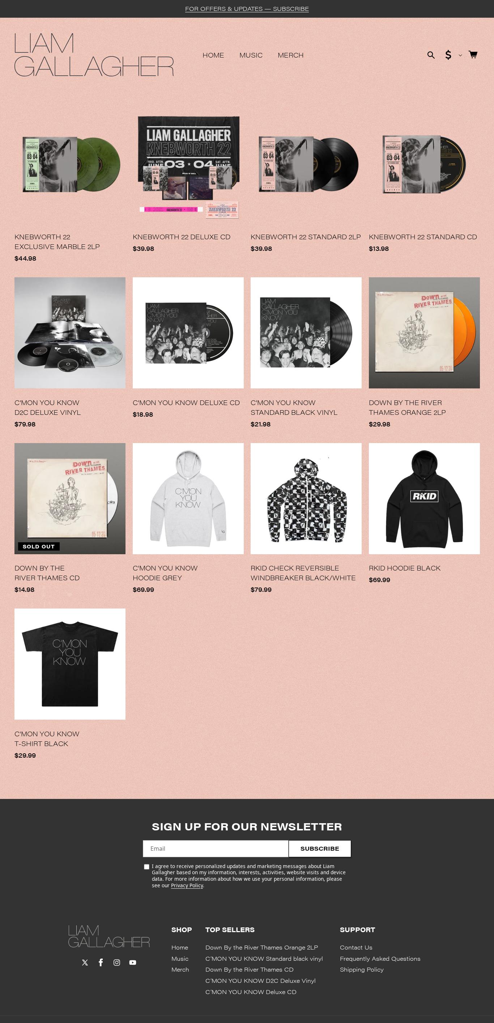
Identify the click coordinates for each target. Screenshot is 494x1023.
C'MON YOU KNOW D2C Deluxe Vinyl (47, 407)
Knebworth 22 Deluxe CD (181, 236)
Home (179, 947)
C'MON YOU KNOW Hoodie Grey (165, 572)
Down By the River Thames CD (47, 572)
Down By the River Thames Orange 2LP (407, 407)
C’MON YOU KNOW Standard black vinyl (264, 958)
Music (179, 958)
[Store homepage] (109, 936)
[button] (431, 55)
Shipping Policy (362, 969)
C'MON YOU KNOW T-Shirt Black (47, 738)
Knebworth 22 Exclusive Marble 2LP (57, 241)
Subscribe (320, 848)
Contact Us (356, 947)
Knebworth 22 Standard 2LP (306, 236)
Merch (180, 969)
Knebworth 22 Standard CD (423, 236)
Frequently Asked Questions (380, 958)
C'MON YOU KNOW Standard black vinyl (294, 407)
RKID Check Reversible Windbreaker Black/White (303, 572)
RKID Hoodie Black (404, 567)
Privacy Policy (187, 885)
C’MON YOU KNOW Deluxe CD (251, 992)
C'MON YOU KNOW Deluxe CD (186, 402)
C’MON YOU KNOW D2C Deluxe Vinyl (260, 980)
